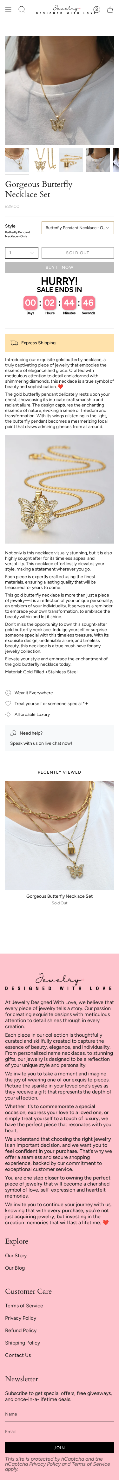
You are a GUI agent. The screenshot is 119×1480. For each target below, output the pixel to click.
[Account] (97, 9)
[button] (22, 9)
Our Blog (15, 1268)
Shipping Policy (22, 1343)
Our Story (16, 1255)
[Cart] (110, 9)
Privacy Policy (20, 1318)
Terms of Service (24, 1306)
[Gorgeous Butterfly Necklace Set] (59, 835)
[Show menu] (8, 9)
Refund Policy (20, 1330)
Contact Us (18, 1355)
